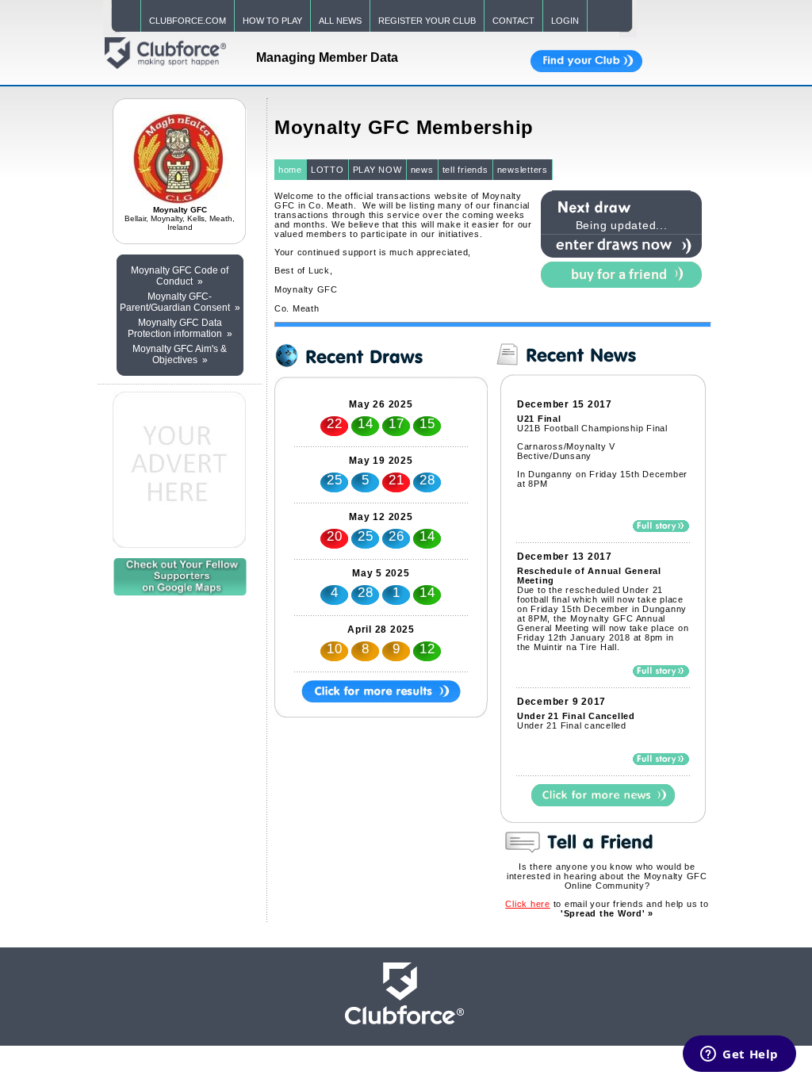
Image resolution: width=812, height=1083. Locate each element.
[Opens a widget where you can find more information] (739, 1055)
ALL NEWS (340, 20)
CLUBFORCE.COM (187, 20)
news (422, 169)
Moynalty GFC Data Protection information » (180, 328)
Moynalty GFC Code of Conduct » (179, 276)
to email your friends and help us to (606, 908)
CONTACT (513, 20)
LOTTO (327, 169)
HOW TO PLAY (272, 20)
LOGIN (565, 20)
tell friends (465, 169)
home (290, 169)
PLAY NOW (377, 169)
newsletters (522, 169)
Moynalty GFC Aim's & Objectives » (179, 354)
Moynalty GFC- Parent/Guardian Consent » (180, 302)
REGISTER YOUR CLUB (427, 20)
